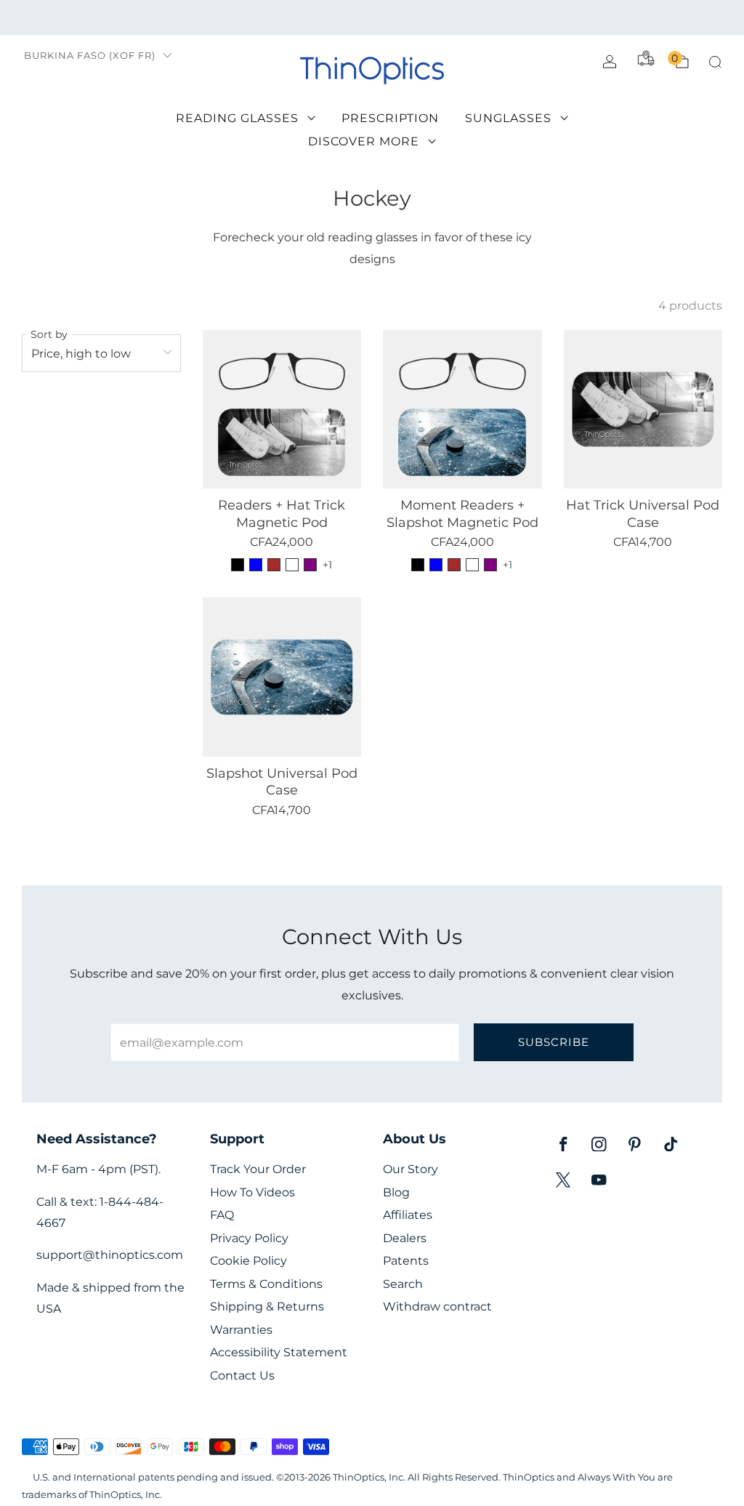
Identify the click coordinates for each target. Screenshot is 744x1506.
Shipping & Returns (267, 1306)
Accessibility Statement (278, 1352)
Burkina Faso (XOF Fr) (89, 55)
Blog (396, 1192)
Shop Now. (494, 17)
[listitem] (372, 17)
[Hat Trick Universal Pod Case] (643, 409)
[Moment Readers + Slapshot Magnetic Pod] (462, 409)
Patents (406, 1261)
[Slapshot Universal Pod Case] (282, 677)
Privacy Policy (249, 1238)
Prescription (390, 118)
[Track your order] (646, 58)
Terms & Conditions (266, 1284)
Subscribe (553, 1042)
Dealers (404, 1238)
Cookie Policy (248, 1261)
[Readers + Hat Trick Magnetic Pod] (282, 409)
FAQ (222, 1215)
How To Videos (252, 1192)
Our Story (410, 1169)
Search (403, 1284)
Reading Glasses (237, 118)
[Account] (609, 62)
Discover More (363, 141)
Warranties (241, 1330)
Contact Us (242, 1375)
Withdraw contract (437, 1306)
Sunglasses (508, 118)
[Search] (715, 62)
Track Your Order (258, 1169)
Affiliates (407, 1215)
